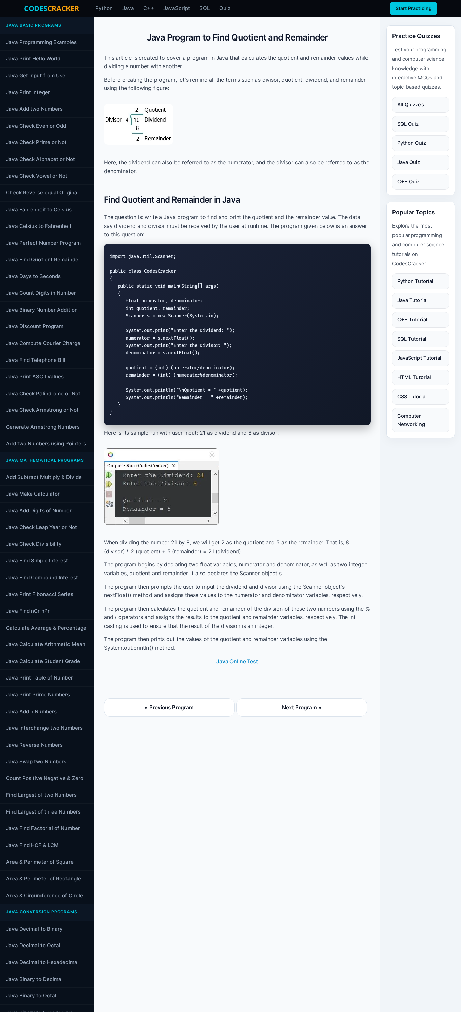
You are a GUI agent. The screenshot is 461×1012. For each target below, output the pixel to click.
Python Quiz (411, 143)
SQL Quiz (408, 124)
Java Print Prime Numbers (38, 694)
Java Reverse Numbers (34, 744)
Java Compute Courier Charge (43, 343)
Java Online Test (237, 661)
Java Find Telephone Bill (35, 359)
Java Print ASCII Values (35, 376)
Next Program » (301, 707)
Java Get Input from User (36, 75)
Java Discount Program (34, 326)
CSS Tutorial (412, 396)
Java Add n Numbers (31, 711)
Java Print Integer (28, 92)
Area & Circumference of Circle (44, 895)
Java (128, 8)
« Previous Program (169, 707)
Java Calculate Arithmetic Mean (45, 644)
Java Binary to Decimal (34, 979)
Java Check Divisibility (34, 544)
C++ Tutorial (412, 319)
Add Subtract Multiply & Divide (44, 477)
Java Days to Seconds (33, 276)
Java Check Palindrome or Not (43, 393)
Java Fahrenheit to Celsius (39, 209)
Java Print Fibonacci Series (39, 594)
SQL (204, 8)
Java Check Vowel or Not (36, 175)
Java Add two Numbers (34, 109)
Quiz (225, 8)
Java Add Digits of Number (39, 510)
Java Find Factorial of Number (43, 828)
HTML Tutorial (414, 377)
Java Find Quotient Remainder (43, 259)
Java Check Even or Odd (36, 125)
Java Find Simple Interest (37, 560)
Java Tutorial (412, 300)
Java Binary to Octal (31, 995)
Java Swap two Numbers (36, 761)
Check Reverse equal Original (42, 192)
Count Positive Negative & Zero (44, 778)
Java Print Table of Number (39, 677)
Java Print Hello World (33, 58)
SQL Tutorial (411, 339)
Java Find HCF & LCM (32, 845)
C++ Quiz (408, 182)
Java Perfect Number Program (43, 242)
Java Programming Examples (41, 42)
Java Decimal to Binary (34, 929)
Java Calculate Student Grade (43, 661)
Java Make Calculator (33, 493)
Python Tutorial (415, 281)
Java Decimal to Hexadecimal (42, 962)
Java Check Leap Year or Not (41, 527)
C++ (148, 8)
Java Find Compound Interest (42, 577)
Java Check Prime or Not (36, 142)
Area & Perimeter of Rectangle (43, 878)
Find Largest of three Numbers (43, 811)
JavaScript (176, 8)
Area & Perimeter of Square (40, 861)
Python (104, 8)
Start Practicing (414, 8)
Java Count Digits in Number (41, 293)
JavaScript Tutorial (419, 358)
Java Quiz (408, 162)
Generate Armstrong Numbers (43, 427)
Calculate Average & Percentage (46, 627)
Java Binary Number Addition (42, 310)
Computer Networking (411, 419)
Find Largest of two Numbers (41, 795)
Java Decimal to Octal (33, 945)
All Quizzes (410, 105)
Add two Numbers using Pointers (46, 443)
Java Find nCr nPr (28, 611)
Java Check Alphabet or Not (40, 159)
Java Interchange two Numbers (44, 728)
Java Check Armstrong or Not (42, 410)
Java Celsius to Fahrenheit (39, 226)
